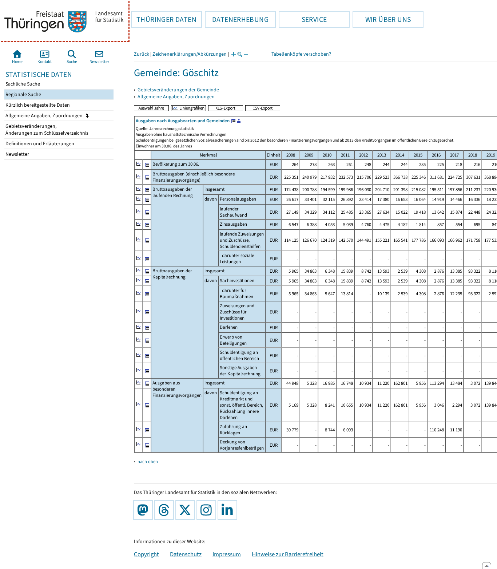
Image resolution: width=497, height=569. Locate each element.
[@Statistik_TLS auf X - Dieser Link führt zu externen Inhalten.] (186, 510)
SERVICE (303, 19)
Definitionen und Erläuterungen (39, 143)
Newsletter (16, 154)
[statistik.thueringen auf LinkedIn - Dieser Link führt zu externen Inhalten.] (228, 510)
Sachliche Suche (22, 83)
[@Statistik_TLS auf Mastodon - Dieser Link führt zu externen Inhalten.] (144, 510)
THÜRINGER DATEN (163, 19)
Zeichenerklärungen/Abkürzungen (189, 54)
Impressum (226, 554)
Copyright (146, 554)
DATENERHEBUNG (237, 19)
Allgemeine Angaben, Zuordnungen (44, 115)
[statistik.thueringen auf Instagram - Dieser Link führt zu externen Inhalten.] (207, 510)
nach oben (148, 461)
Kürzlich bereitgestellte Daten (37, 105)
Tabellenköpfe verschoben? (301, 54)
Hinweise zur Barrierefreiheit (287, 554)
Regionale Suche (22, 94)
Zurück (141, 54)
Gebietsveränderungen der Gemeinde (178, 89)
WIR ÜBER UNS (382, 19)
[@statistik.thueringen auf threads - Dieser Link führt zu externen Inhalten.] (165, 510)
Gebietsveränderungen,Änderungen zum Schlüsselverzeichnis (46, 130)
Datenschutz (186, 554)
